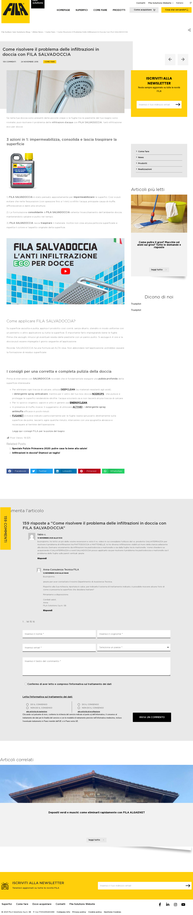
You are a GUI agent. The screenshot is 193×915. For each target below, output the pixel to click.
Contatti (140, 3)
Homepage (63, 10)
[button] (17, 471)
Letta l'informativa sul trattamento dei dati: (48, 697)
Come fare (100, 10)
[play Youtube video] (65, 271)
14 (27, 622)
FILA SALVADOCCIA (90, 122)
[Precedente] (170, 59)
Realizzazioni (145, 169)
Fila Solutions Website (159, 3)
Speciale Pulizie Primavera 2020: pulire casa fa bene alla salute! (49, 448)
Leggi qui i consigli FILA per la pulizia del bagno (38, 431)
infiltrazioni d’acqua (62, 122)
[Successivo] (183, 59)
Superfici (82, 10)
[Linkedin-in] (167, 904)
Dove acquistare (41, 904)
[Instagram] (175, 904)
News (141, 157)
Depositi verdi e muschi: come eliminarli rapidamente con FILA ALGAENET (96, 812)
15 (31, 622)
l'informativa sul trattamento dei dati (90, 684)
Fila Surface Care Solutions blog (15, 32)
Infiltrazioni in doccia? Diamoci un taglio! (36, 453)
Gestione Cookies (112, 912)
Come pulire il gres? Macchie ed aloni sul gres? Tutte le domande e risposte (159, 245)
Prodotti (119, 10)
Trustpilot (136, 303)
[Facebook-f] (159, 904)
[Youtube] (183, 904)
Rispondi (42, 559)
